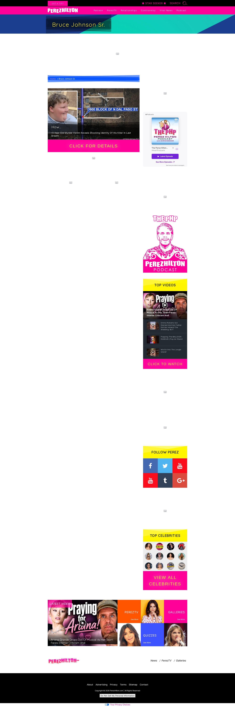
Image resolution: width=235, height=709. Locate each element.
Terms (123, 684)
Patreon (98, 10)
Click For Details (93, 146)
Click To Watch (165, 364)
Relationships (129, 10)
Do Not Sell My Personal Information (118, 695)
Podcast (181, 10)
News (154, 660)
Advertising (101, 684)
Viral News (166, 10)
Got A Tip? (58, 3)
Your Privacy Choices (120, 704)
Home (53, 79)
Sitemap (133, 684)
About (90, 684)
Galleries (181, 660)
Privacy (114, 684)
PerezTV (112, 10)
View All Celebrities (165, 580)
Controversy (148, 10)
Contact (144, 684)
